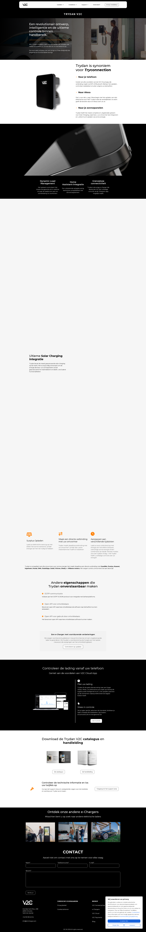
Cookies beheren (63, 909)
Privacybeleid (61, 905)
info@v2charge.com (29, 921)
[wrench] (32, 789)
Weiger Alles (115, 925)
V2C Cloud (95, 913)
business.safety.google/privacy (129, 916)
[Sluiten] (141, 898)
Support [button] (84, 4)
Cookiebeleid (135, 912)
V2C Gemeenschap (98, 905)
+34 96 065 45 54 (28, 917)
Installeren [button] (72, 4)
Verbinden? (96, 4)
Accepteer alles (124, 921)
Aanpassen (132, 925)
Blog (93, 921)
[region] (124, 912)
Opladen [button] (59, 4)
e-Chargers (96, 909)
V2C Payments (97, 917)
